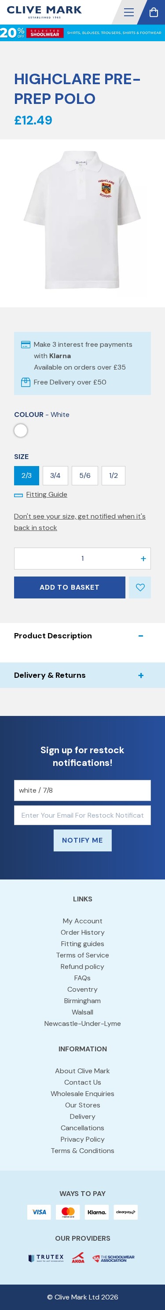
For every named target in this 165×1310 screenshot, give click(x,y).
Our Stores (82, 1105)
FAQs (82, 977)
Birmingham (82, 1000)
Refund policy (82, 966)
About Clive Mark (82, 1070)
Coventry (82, 989)
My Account (83, 921)
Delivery (82, 1116)
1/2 (113, 475)
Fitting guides (82, 943)
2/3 (27, 475)
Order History (83, 932)
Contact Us (82, 1082)
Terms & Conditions (82, 1150)
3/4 (55, 475)
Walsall (82, 1012)
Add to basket (69, 587)
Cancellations (82, 1127)
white (20, 430)
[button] (129, 12)
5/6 (85, 475)
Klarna (60, 355)
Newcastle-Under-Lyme (82, 1023)
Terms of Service (82, 955)
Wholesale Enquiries (82, 1093)
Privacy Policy (83, 1139)
